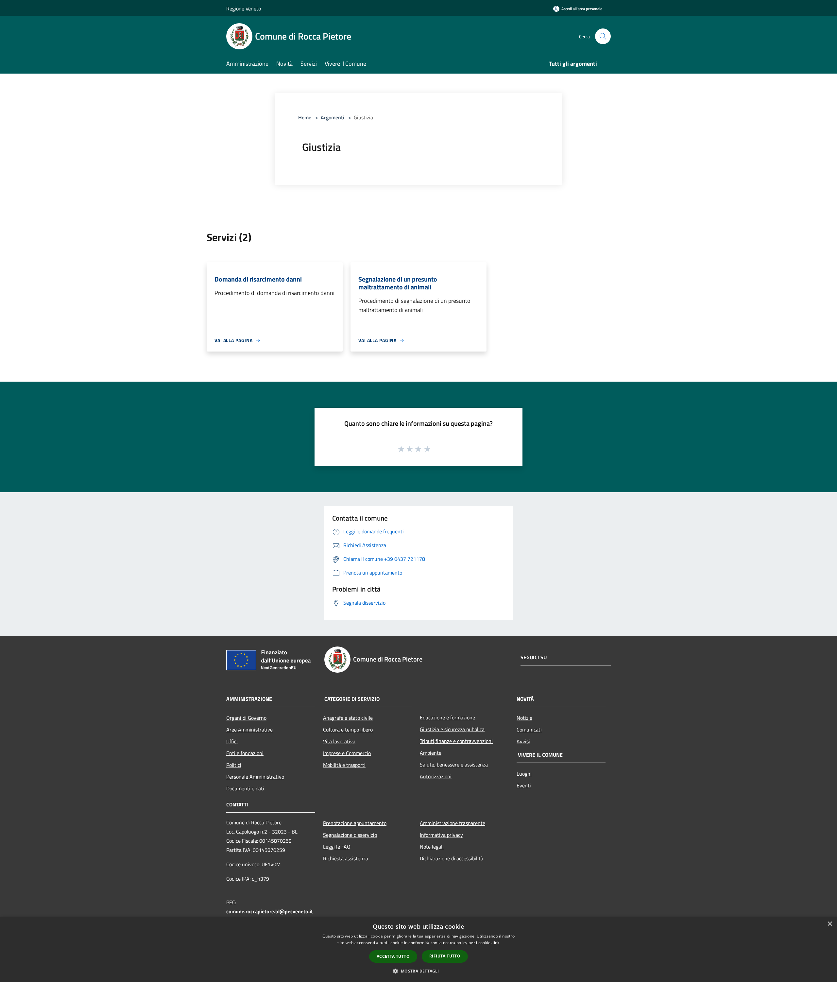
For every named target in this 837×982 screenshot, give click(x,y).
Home (304, 117)
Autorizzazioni (436, 776)
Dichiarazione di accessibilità (451, 858)
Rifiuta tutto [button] (444, 956)
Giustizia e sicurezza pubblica (452, 729)
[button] (418, 971)
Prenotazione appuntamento (354, 823)
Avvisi (523, 741)
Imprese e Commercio (347, 753)
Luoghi (524, 774)
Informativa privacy (441, 835)
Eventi (524, 785)
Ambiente (430, 753)
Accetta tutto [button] (393, 956)
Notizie (524, 718)
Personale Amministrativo (255, 777)
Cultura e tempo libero (348, 729)
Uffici (232, 741)
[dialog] (418, 949)
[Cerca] (603, 36)
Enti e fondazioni (245, 753)
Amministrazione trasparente (452, 823)
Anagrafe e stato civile (348, 718)
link (496, 942)
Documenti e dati (245, 788)
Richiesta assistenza (345, 858)
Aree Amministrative (249, 729)
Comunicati (529, 729)
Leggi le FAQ (336, 847)
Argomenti (332, 117)
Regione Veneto (243, 8)
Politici (233, 765)
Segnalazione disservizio (350, 835)
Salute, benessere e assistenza (454, 764)
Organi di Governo (246, 718)
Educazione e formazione (447, 717)
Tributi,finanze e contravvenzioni (456, 741)
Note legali (432, 847)
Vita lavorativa (339, 741)
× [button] (829, 924)
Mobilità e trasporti (344, 765)
